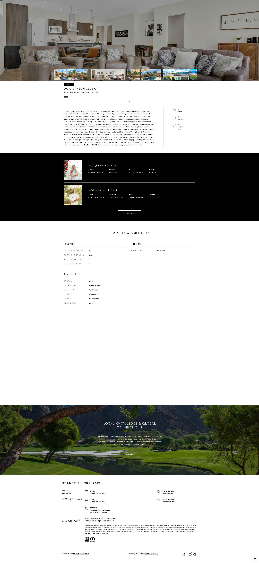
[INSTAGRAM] (190, 554)
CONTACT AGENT (129, 213)
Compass (136, 525)
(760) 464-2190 (116, 197)
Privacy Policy (151, 553)
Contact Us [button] (129, 455)
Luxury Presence (81, 553)
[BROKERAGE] (195, 554)
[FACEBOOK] (184, 554)
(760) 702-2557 (115, 172)
